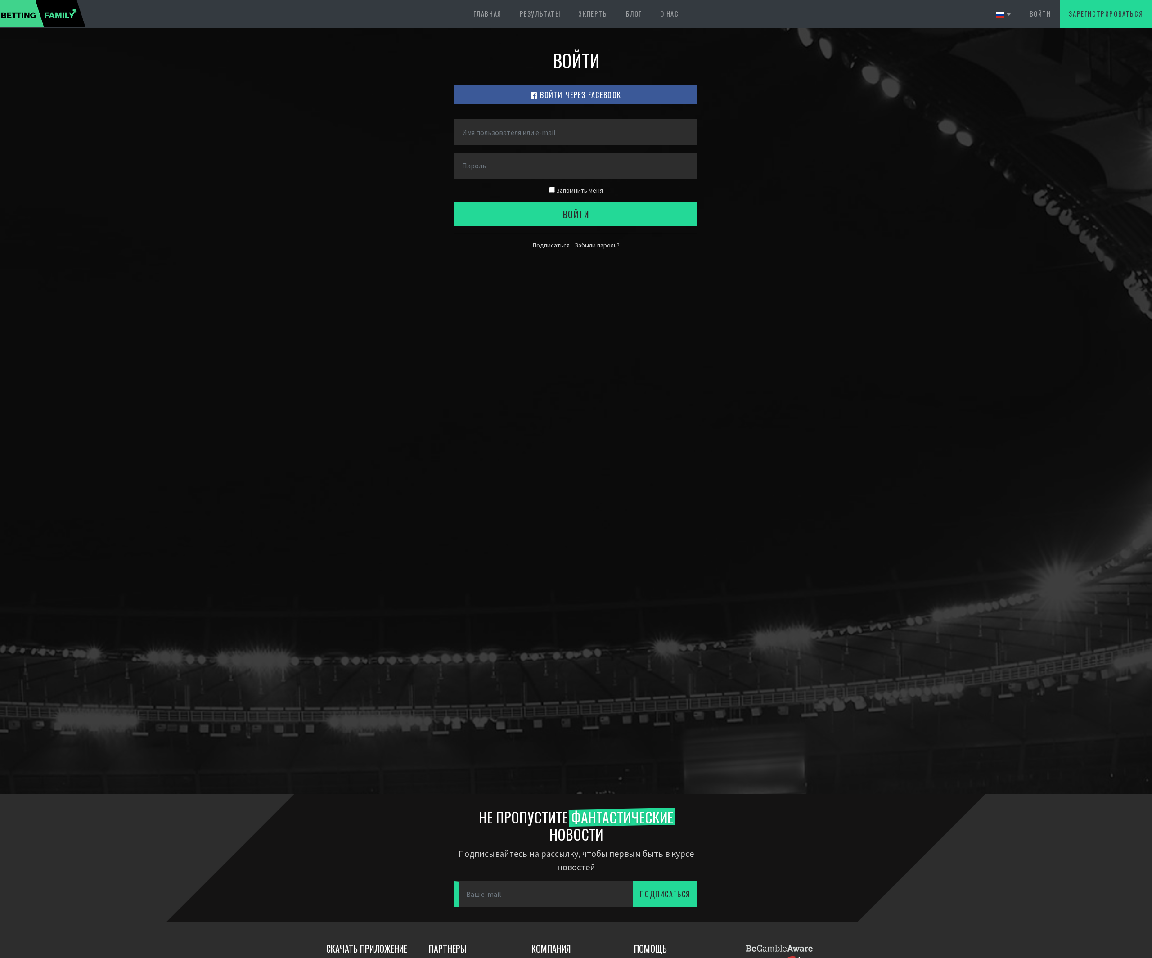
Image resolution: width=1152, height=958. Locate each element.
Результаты (540, 13)
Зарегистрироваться (1106, 13)
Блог (634, 13)
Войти (1040, 13)
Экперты (593, 13)
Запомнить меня (579, 190)
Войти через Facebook (580, 95)
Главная (487, 13)
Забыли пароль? (597, 245)
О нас (669, 13)
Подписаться (551, 245)
